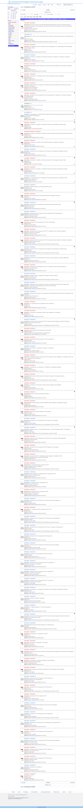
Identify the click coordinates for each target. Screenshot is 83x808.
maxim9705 (34, 699)
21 (13, 18)
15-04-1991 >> (72, 782)
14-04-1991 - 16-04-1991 (29, 301)
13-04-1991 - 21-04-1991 (29, 158)
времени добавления (42, 19)
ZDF (32, 105)
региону (64, 19)
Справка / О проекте (11, 794)
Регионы (44, 4)
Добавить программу (67, 4)
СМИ (48, 4)
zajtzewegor (34, 60)
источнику (60, 19)
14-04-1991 (26, 34)
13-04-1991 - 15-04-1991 (29, 93)
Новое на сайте (11, 31)
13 (11, 17)
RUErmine (33, 316)
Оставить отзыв (11, 28)
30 (16, 12)
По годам (35, 4)
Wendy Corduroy (35, 31)
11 (11, 15)
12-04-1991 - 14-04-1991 (29, 291)
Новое (52, 4)
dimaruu (33, 190)
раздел (21, 798)
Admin (33, 109)
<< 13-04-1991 (23, 782)
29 (16, 11)
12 (11, 16)
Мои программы (12, 26)
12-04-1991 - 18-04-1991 (29, 22)
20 (13, 17)
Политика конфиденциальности (21, 794)
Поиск (59, 4)
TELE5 (41, 105)
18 (13, 15)
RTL (34, 105)
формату (48, 19)
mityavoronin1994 (35, 71)
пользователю (54, 19)
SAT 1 (36, 105)
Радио (10, 37)
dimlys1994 (34, 41)
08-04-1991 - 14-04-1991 (29, 44)
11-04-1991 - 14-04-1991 (29, 596)
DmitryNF (33, 137)
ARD (30, 105)
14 (11, 18)
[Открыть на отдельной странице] (34, 44)
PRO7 (39, 105)
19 (13, 16)
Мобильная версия (11, 796)
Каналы (39, 4)
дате (36, 19)
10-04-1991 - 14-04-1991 (29, 756)
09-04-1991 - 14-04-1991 (29, 273)
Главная (22, 786)
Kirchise (33, 708)
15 (13, 11)
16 (13, 12)
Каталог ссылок (11, 40)
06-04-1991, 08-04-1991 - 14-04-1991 (31, 131)
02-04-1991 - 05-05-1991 (29, 310)
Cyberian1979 (34, 602)
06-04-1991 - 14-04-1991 (29, 122)
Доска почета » (12, 45)
